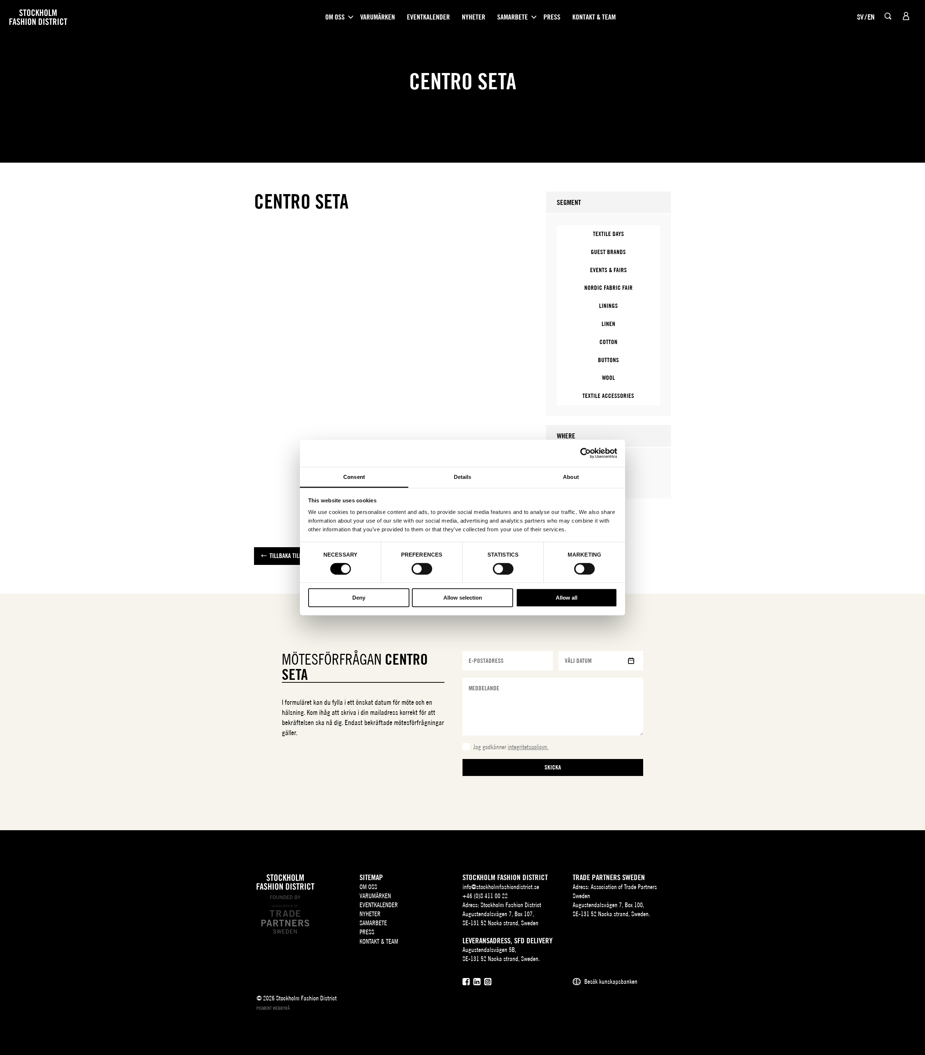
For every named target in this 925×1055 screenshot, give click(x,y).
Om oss (335, 17)
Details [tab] (463, 476)
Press (551, 17)
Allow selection (462, 598)
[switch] (422, 569)
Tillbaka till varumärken (302, 555)
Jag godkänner (510, 747)
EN (871, 17)
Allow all (566, 598)
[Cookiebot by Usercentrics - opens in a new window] (585, 453)
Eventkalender (428, 17)
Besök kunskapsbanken (610, 981)
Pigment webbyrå (273, 1008)
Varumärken (377, 17)
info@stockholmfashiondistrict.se (500, 887)
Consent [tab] (354, 476)
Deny (358, 598)
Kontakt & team (594, 17)
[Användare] (906, 16)
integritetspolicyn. (528, 747)
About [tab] (571, 476)
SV (860, 17)
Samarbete (512, 17)
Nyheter (473, 17)
